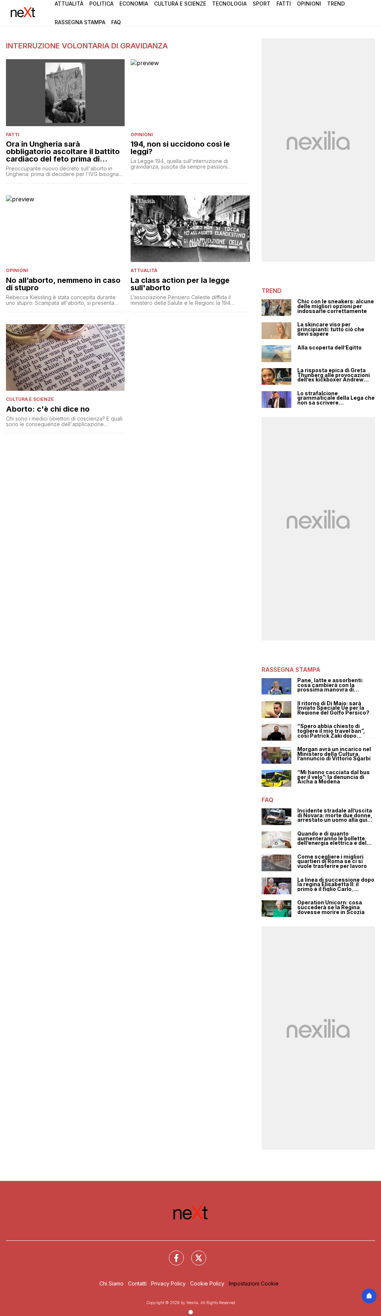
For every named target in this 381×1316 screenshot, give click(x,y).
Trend (336, 3)
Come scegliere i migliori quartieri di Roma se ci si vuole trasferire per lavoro (332, 862)
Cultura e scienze (30, 399)
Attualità (69, 3)
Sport (261, 3)
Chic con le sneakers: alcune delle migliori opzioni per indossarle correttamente (335, 306)
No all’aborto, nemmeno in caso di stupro (63, 284)
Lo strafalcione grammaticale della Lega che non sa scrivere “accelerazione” (336, 398)
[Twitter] (194, 1253)
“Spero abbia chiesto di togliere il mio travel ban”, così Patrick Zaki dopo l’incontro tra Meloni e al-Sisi (335, 731)
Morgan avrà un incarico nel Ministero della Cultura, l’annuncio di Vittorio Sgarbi (334, 754)
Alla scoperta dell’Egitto (329, 347)
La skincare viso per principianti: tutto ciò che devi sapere (330, 329)
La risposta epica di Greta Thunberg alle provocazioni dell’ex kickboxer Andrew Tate (333, 375)
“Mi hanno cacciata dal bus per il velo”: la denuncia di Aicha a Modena (333, 777)
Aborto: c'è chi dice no (48, 409)
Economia (133, 3)
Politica (101, 3)
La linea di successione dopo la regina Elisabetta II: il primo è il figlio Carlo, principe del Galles (335, 885)
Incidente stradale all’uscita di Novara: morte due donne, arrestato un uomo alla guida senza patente (335, 815)
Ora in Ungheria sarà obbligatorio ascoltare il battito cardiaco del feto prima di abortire (63, 151)
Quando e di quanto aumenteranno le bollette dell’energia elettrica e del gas (331, 838)
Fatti (283, 3)
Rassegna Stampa (80, 22)
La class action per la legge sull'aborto (180, 284)
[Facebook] (172, 1253)
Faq (116, 22)
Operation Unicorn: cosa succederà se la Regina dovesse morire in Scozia (331, 907)
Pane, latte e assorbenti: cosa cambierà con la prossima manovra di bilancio (330, 685)
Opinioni (309, 3)
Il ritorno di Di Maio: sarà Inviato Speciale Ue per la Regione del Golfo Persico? (333, 708)
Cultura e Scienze (180, 3)
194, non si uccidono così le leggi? (180, 147)
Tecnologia (229, 3)
